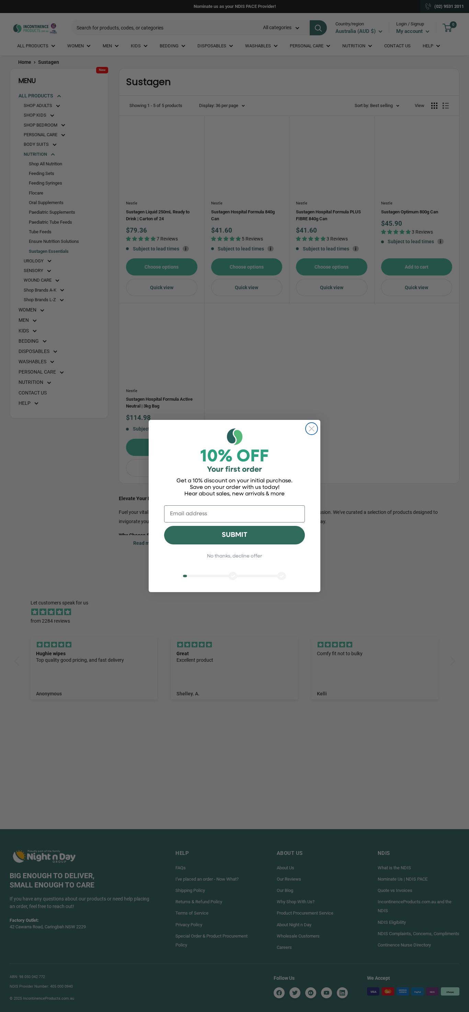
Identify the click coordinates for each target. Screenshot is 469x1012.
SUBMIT (234, 535)
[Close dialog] (312, 429)
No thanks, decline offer (234, 556)
